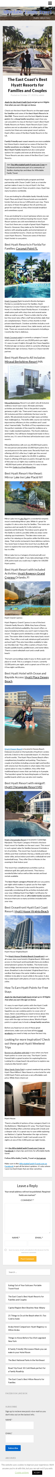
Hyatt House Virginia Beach (32, 911)
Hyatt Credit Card (12, 1016)
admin (41, 95)
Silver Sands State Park (14, 1069)
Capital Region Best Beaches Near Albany (26, 1307)
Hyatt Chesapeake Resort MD (23, 787)
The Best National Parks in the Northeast (26, 1360)
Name (16, 1237)
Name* (8, 1420)
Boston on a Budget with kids (17, 1052)
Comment (27, 1200)
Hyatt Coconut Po (12, 301)
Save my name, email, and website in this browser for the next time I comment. (29, 1251)
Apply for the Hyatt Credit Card (18, 102)
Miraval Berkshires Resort (21, 361)
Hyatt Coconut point (13, 337)
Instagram (41, 1158)
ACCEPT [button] (37, 1473)
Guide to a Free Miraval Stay (24, 467)
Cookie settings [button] (22, 1472)
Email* (8, 1433)
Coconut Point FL (27, 248)
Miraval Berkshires (12, 403)
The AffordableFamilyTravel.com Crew (28, 164)
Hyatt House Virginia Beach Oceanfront (26, 956)
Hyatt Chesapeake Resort (15, 840)
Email (39, 1237)
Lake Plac (23, 518)
